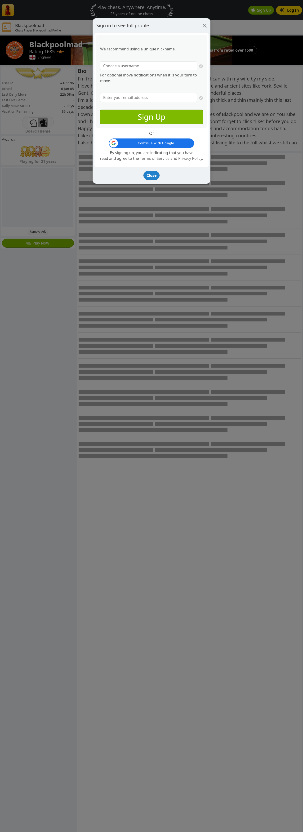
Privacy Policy (190, 158)
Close (151, 175)
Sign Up (151, 117)
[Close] (205, 25)
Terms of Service (154, 158)
